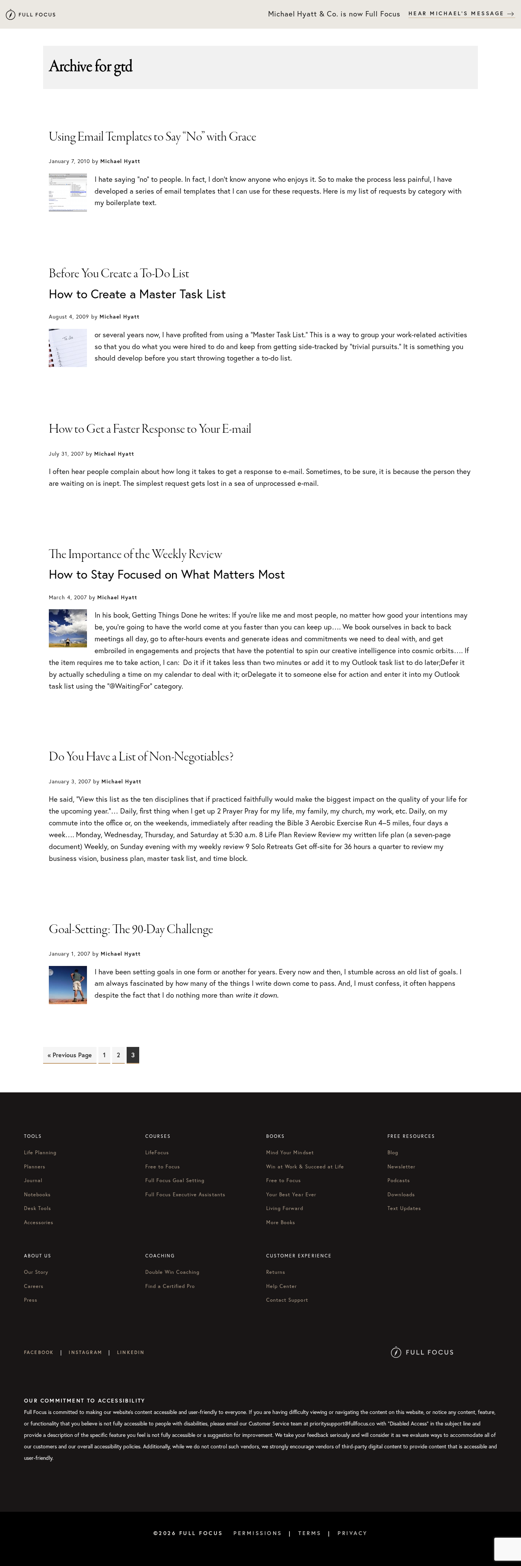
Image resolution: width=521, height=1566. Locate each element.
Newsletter (401, 1166)
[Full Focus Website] (422, 1352)
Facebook (39, 1352)
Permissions (257, 1533)
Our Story (36, 1272)
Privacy (353, 1533)
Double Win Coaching (172, 1272)
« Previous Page (70, 1055)
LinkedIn (131, 1352)
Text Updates (404, 1208)
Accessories (38, 1222)
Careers (33, 1286)
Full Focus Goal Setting (175, 1180)
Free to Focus (162, 1166)
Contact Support (287, 1300)
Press (30, 1300)
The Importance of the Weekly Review (135, 554)
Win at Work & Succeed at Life (305, 1166)
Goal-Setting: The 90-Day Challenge (131, 929)
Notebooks (37, 1194)
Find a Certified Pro (170, 1286)
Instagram (85, 1352)
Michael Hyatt (30, 14)
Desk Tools (37, 1208)
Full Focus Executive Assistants (185, 1194)
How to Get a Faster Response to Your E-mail (150, 429)
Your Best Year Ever (291, 1194)
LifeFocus (157, 1152)
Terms (310, 1533)
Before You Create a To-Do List (119, 273)
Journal (33, 1180)
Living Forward (284, 1208)
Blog (393, 1152)
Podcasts (399, 1180)
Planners (34, 1166)
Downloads (401, 1194)
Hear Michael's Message (458, 13)
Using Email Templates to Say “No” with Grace (152, 137)
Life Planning (40, 1152)
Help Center (281, 1286)
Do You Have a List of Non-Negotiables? (141, 757)
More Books (280, 1222)
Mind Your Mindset (290, 1152)
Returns (275, 1272)
